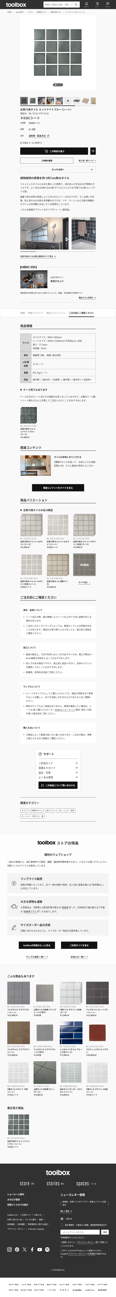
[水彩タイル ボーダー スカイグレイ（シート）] (71, 1072)
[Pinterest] (17, 1249)
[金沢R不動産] (64, 1284)
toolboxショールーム (65, 709)
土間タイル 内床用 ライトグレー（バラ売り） (45, 1011)
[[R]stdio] (77, 1290)
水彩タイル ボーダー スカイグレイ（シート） (71, 1090)
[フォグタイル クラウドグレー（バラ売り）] (45, 1032)
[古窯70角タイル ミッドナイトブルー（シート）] (18, 1124)
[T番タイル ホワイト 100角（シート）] (97, 1072)
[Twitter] (24, 1249)
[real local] (89, 1290)
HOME (9, 12)
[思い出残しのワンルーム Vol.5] (44, 233)
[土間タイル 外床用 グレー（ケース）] (45, 1072)
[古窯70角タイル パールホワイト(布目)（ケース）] (84, 525)
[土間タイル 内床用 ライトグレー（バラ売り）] (45, 993)
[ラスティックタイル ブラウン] (97, 1032)
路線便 (65, 907)
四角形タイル (41, 12)
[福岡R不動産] (13, 1290)
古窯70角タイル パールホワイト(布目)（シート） (31, 582)
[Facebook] (32, 1249)
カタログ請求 (13, 1199)
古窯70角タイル (55, 12)
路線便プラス (30, 911)
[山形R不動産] (26, 1284)
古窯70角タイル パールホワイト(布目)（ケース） (84, 543)
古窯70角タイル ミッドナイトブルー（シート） (18, 1142)
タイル (30, 12)
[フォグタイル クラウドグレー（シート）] (18, 993)
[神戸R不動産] (102, 1284)
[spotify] (47, 1249)
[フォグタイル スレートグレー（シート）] (97, 993)
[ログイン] (86, 4)
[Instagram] (9, 1249)
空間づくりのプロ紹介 (17, 1204)
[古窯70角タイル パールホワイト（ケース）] (31, 525)
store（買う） (20, 12)
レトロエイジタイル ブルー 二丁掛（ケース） (71, 1051)
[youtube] (39, 1249)
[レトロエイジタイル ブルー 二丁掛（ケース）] (71, 1032)
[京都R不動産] (77, 1284)
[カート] (97, 4)
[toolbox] (58, 1172)
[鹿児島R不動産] (26, 1290)
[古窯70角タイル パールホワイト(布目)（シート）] (31, 564)
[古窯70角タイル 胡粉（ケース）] (58, 564)
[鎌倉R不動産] (51, 1284)
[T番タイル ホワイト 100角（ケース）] (71, 993)
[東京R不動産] (13, 1284)
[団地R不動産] (39, 1290)
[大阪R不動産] (89, 1284)
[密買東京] (64, 1290)
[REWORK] (102, 1290)
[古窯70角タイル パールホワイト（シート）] (58, 525)
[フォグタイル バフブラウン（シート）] (18, 1032)
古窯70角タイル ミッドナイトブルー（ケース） (27, 432)
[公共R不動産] (51, 1290)
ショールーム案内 (15, 1194)
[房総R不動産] (39, 1284)
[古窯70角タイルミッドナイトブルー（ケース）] (28, 415)
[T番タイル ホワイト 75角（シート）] (18, 1072)
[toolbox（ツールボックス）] (16, 4)
